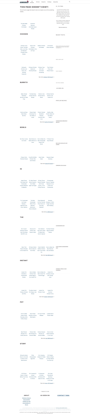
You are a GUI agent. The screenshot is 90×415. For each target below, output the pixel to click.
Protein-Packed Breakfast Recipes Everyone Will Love (41, 116)
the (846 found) (49, 255)
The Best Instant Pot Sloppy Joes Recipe (32, 292)
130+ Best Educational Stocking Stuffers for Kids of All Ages (50, 377)
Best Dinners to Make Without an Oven (33, 140)
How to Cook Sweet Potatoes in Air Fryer (50, 333)
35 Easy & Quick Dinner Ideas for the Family (32, 249)
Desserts (43, 1)
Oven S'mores (59, 71)
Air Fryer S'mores (60, 82)
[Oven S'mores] (60, 69)
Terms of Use (26, 401)
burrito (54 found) (49, 122)
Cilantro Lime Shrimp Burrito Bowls (41, 95)
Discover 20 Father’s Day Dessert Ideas (33, 230)
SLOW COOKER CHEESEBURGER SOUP (62, 247)
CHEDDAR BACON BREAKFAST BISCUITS (61, 121)
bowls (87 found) (49, 163)
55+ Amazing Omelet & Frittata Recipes (41, 357)
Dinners (38, 1)
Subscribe (55, 1)
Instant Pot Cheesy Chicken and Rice (24, 292)
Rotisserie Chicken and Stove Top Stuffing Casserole (24, 71)
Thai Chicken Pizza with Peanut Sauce (50, 69)
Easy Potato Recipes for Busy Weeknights (33, 315)
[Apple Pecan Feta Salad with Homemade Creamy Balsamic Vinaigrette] (60, 43)
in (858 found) (49, 211)
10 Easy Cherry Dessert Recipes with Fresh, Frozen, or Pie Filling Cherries (41, 184)
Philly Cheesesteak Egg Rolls (33, 357)
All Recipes (32, 2)
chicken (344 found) (48, 77)
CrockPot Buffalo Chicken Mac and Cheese (33, 159)
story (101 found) (49, 383)
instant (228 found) (48, 296)
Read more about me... (63, 27)
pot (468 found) (49, 338)
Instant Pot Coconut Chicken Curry (50, 292)
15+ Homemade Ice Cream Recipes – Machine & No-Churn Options (24, 204)
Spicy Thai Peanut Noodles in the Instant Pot (24, 249)
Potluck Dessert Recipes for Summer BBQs (41, 333)
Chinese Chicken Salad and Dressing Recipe (33, 69)
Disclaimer (26, 399)
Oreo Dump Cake (59, 59)
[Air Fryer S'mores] (60, 80)
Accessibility (26, 403)
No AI (26, 404)
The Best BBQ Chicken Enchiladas (24, 25)
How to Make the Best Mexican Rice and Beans (50, 249)
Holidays (49, 1)
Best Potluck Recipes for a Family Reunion (24, 333)
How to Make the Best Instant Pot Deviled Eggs (41, 274)
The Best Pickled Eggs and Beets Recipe (50, 230)
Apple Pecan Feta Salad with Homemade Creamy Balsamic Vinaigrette (24, 184)
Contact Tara (63, 395)
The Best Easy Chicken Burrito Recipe (32, 95)
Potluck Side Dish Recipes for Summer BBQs (32, 333)
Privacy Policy (26, 398)
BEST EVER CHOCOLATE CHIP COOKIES (61, 144)
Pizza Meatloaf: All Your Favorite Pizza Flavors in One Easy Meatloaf (41, 204)
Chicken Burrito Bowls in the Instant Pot (50, 95)
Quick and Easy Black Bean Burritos (24, 114)
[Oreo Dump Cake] (60, 57)
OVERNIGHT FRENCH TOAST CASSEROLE (61, 269)
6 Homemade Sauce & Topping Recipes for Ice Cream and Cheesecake (50, 184)
